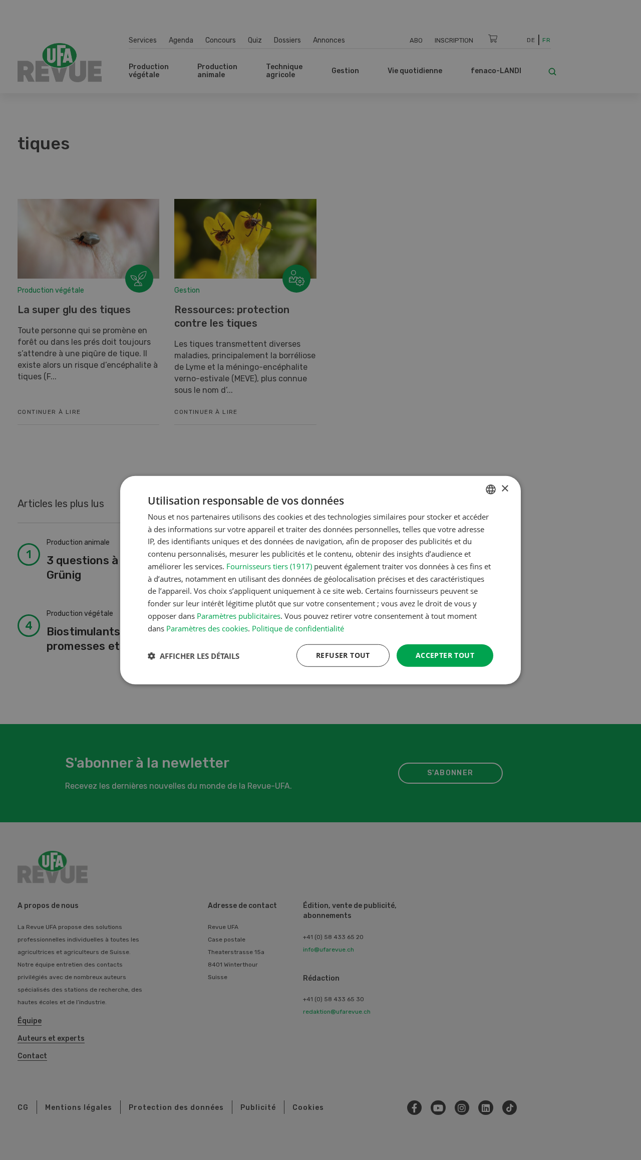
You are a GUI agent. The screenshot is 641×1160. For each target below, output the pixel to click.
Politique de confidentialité (298, 628)
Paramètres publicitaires (238, 616)
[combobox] (491, 489)
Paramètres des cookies (207, 628)
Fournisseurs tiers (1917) (269, 566)
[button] (193, 655)
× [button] (504, 489)
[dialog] (320, 580)
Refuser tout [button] (343, 655)
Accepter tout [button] (445, 655)
